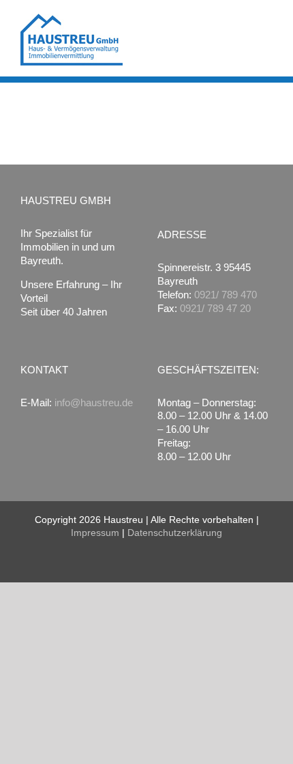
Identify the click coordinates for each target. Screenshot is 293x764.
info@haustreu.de (94, 402)
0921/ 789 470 (225, 294)
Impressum (95, 532)
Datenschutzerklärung (174, 532)
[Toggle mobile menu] (267, 23)
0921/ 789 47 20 (215, 308)
